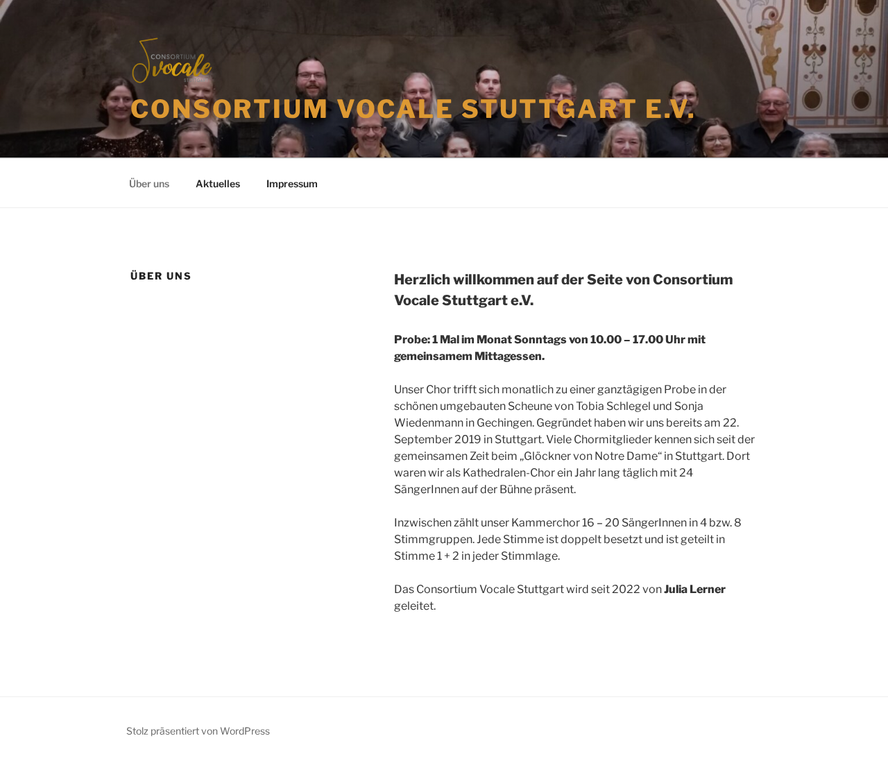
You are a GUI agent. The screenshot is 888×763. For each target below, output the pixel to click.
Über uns (149, 183)
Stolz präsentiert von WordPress (198, 731)
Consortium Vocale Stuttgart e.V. (413, 109)
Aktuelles (218, 183)
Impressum (292, 183)
